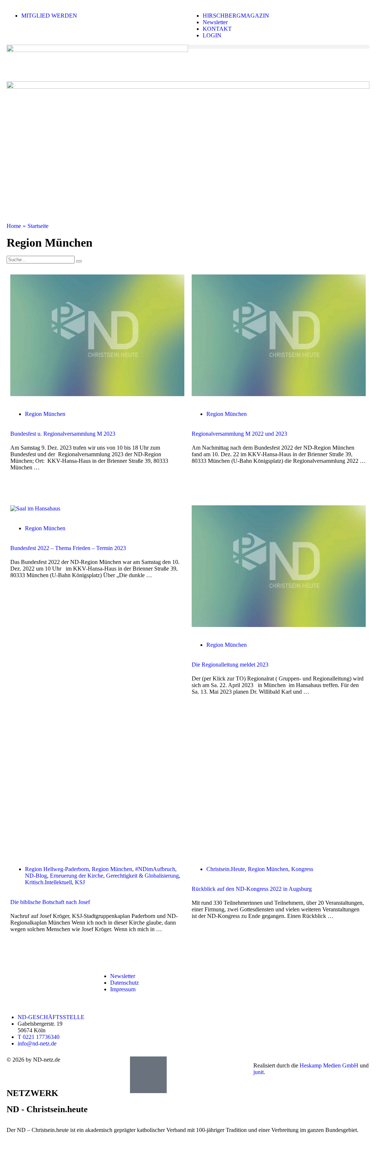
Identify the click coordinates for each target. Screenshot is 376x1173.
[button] (278, 47)
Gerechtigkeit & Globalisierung (142, 876)
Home (14, 226)
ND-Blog (36, 876)
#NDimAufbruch (155, 869)
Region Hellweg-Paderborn (57, 869)
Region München (45, 414)
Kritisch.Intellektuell (48, 882)
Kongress (302, 869)
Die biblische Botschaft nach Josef (50, 902)
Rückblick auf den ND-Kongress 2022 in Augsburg (252, 889)
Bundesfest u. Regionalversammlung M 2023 (62, 434)
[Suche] (79, 261)
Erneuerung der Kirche (76, 876)
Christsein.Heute (225, 869)
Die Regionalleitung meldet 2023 (230, 664)
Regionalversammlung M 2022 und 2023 (239, 434)
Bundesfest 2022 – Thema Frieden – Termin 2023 (68, 548)
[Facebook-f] (290, 976)
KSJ (80, 882)
